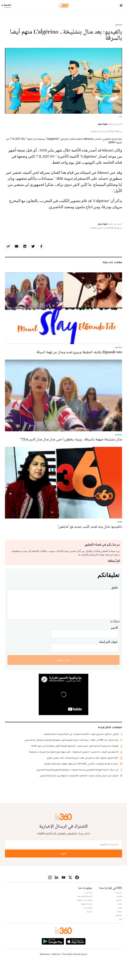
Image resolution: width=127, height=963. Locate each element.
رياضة (119, 911)
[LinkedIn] (57, 877)
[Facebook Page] (77, 877)
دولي (120, 919)
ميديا (120, 908)
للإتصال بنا (87, 908)
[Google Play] (53, 941)
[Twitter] (70, 877)
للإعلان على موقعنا (84, 900)
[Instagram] (50, 877)
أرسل (63, 853)
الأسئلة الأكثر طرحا (84, 896)
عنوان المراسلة (108, 641)
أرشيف (89, 911)
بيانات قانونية (86, 904)
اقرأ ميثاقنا (114, 560)
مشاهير (118, 24)
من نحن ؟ (88, 892)
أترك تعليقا (63, 660)
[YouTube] (63, 877)
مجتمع (119, 900)
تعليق (114, 587)
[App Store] (76, 941)
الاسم (114, 627)
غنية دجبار (102, 124)
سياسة (119, 892)
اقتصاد (119, 896)
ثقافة (120, 904)
